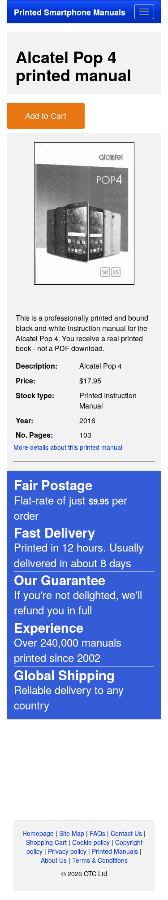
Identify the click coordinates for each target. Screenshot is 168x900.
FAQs (97, 833)
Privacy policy (67, 851)
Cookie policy (91, 842)
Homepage (38, 833)
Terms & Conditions (100, 860)
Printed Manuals (115, 851)
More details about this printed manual (67, 447)
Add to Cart (45, 115)
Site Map (71, 833)
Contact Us (126, 833)
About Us (54, 860)
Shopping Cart (46, 842)
